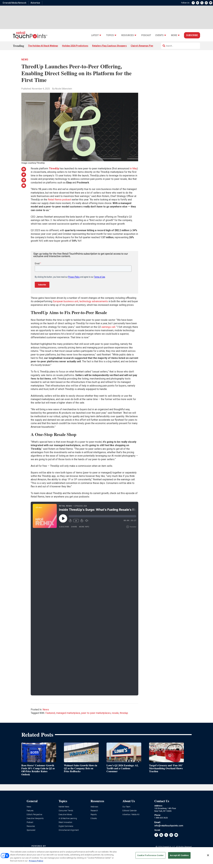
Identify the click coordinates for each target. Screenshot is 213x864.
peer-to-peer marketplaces (96, 712)
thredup (124, 712)
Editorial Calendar (129, 811)
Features (30, 811)
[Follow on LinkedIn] (197, 2)
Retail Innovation (65, 822)
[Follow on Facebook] (193, 2)
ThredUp (54, 168)
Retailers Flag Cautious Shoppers (109, 45)
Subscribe (192, 35)
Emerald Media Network (14, 3)
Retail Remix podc (58, 199)
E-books (94, 818)
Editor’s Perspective (34, 815)
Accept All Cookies (179, 855)
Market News (64, 807)
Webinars (94, 807)
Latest (95, 35)
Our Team (126, 807)
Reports (94, 815)
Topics (110, 35)
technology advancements (93, 301)
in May (133, 168)
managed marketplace (68, 712)
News (24, 59)
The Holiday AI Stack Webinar (43, 45)
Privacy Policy (36, 861)
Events (159, 35)
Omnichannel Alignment (69, 830)
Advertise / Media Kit (130, 815)
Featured (50, 712)
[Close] (208, 855)
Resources (127, 35)
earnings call (108, 326)
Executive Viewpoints (35, 818)
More (174, 35)
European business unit (65, 301)
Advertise (35, 3)
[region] (106, 855)
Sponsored (31, 830)
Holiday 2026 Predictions (75, 45)
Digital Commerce (66, 826)
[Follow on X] (201, 2)
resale (115, 712)
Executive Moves (65, 815)
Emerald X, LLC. (169, 847)
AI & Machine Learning (68, 818)
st (70, 199)
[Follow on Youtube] (210, 2)
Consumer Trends (66, 811)
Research (94, 811)
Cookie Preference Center (150, 855)
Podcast (146, 35)
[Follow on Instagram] (206, 2)
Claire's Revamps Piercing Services (149, 45)
